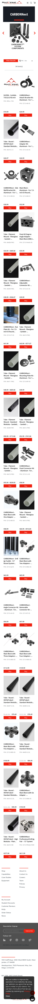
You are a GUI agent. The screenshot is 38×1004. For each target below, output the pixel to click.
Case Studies (6, 877)
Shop (3, 871)
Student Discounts (8, 903)
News (4, 916)
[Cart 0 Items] (34, 2)
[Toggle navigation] (28, 2)
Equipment (5, 881)
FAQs (3, 909)
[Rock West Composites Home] (12, 3)
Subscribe (29, 931)
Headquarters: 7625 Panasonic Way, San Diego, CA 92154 (17, 967)
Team (21, 881)
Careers (22, 877)
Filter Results (11, 60)
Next (34, 33)
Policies (22, 884)
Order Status (6, 913)
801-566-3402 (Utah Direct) (12, 976)
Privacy (22, 887)
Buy (10, 115)
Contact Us (23, 874)
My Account (6, 900)
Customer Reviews (8, 906)
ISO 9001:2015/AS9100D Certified (16, 945)
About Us (22, 871)
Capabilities (6, 874)
